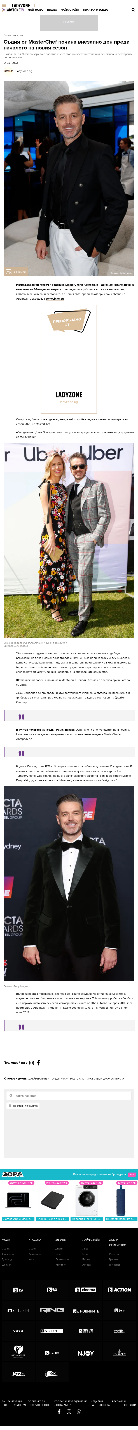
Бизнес (86, 1259)
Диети (59, 1248)
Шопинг (6, 1264)
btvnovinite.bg (55, 298)
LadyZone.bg (24, 71)
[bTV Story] (18, 1310)
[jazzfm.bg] (18, 1372)
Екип (11, 1401)
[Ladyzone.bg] (24, 6)
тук (132, 1174)
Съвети (6, 1248)
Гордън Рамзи (59, 1078)
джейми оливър (39, 1078)
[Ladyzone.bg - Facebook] (38, 1071)
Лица (85, 1248)
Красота (35, 1240)
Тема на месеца (95, 10)
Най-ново (35, 10)
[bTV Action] (119, 1290)
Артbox (86, 1264)
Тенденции (8, 1254)
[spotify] (79, 1411)
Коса (31, 1259)
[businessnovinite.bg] (85, 1331)
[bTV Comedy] (52, 1290)
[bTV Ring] (52, 1310)
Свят (21, 36)
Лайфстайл (70, 10)
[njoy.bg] (85, 1351)
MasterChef (73, 285)
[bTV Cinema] (85, 1290)
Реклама (117, 1401)
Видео (52, 10)
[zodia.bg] (119, 1331)
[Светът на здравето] (18, 1351)
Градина (113, 1259)
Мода (6, 1240)
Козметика (35, 1254)
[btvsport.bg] (52, 1331)
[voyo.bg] (18, 1331)
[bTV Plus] (119, 1310)
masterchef (77, 1078)
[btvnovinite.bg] (85, 1310)
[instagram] (69, 1411)
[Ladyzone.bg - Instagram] (32, 1063)
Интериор (115, 1264)
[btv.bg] (18, 1290)
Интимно (60, 1264)
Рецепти (114, 1254)
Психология (62, 1259)
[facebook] (59, 1411)
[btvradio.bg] (52, 1351)
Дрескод (7, 1259)
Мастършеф (94, 1078)
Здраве (60, 1240)
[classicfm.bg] (119, 1351)
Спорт (58, 1254)
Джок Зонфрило (113, 1078)
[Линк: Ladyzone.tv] (13, 10)
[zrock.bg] (52, 1372)
